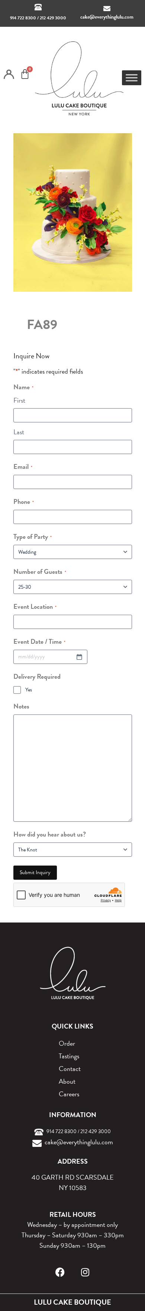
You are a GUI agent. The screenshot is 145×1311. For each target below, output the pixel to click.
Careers (69, 1094)
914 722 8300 (23, 18)
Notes (21, 706)
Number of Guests (39, 571)
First (19, 400)
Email (22, 466)
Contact (70, 1069)
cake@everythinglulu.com (106, 17)
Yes (28, 690)
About (67, 1081)
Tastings (69, 1056)
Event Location (35, 606)
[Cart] (25, 74)
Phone (23, 501)
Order (67, 1043)
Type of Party (32, 536)
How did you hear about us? (49, 834)
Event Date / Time (39, 641)
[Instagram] (85, 1272)
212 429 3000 (53, 18)
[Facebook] (60, 1272)
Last (18, 432)
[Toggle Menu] (132, 77)
